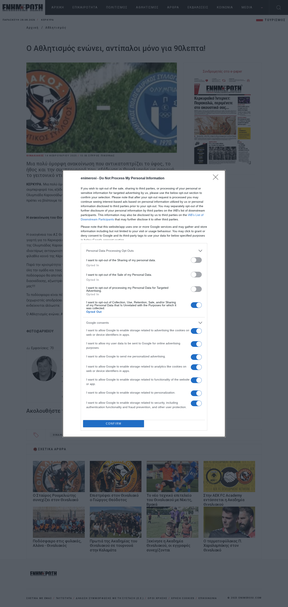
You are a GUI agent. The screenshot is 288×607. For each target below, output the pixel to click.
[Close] (217, 178)
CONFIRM (113, 423)
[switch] (196, 260)
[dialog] (144, 303)
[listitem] (144, 251)
